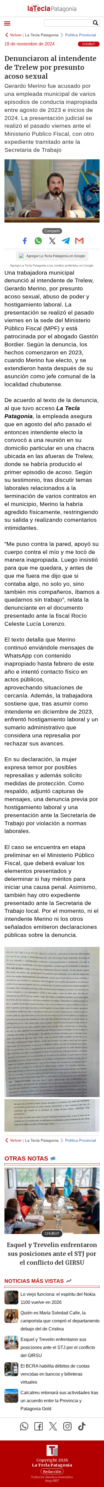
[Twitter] (53, 1426)
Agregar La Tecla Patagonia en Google (55, 256)
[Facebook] (38, 1426)
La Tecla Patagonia (42, 35)
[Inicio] (52, 8)
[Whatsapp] (24, 1426)
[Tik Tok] (81, 1426)
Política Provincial (80, 35)
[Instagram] (67, 1426)
